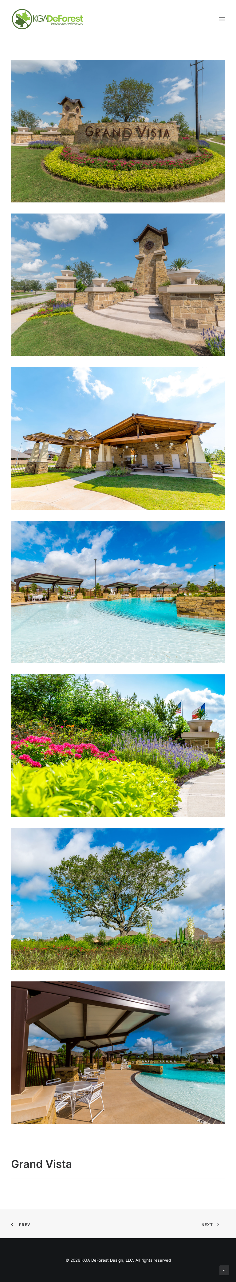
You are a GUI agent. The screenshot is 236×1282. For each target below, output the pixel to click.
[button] (222, 19)
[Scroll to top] (224, 1270)
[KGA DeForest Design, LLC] (47, 19)
